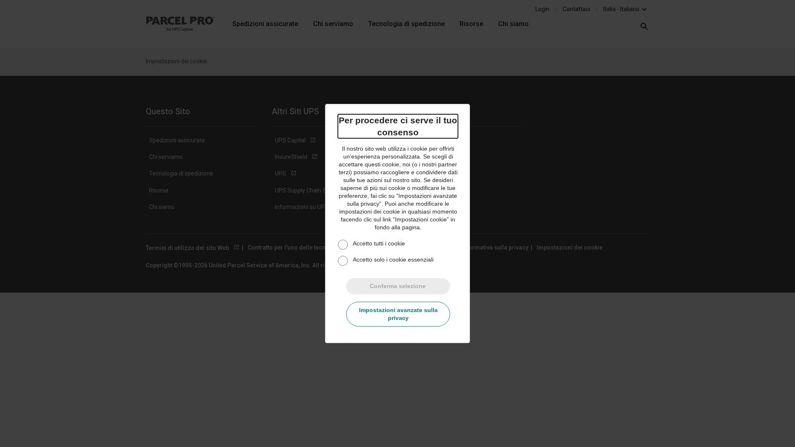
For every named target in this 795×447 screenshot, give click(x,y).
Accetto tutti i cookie (379, 243)
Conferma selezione (398, 286)
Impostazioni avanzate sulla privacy (398, 314)
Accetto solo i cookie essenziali (393, 259)
